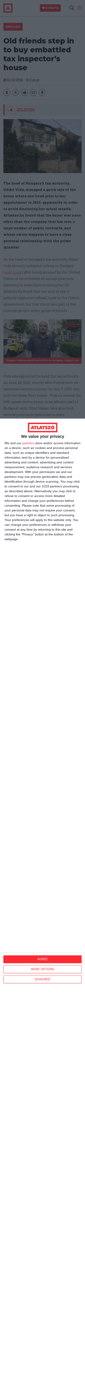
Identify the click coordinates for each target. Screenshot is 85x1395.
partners (28, 443)
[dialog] (42, 907)
